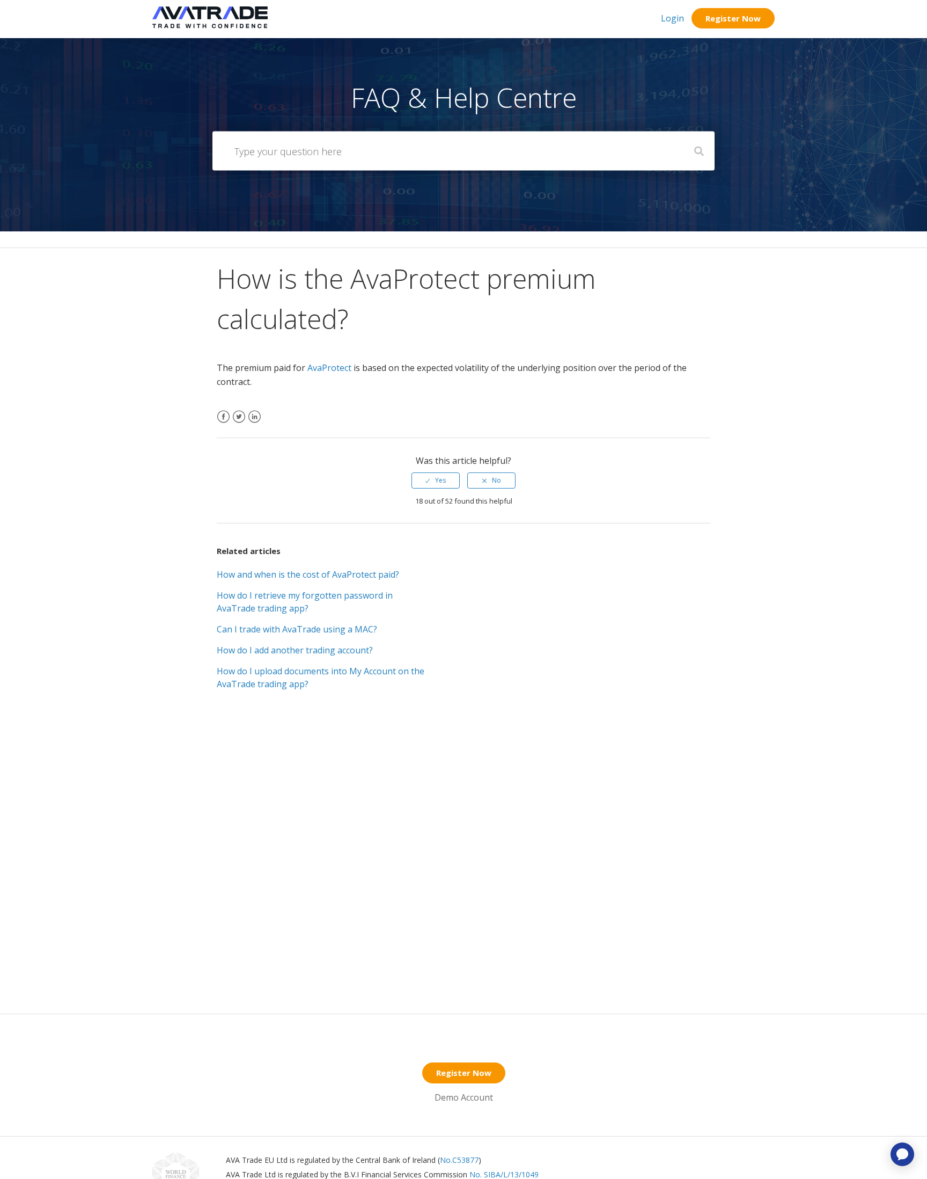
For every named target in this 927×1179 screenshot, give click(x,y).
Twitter (239, 423)
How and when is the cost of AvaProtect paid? (308, 574)
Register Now (733, 18)
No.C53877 (459, 1160)
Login (672, 18)
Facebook (223, 423)
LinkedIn (254, 423)
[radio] (435, 480)
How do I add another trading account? (295, 650)
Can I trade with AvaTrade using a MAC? (297, 629)
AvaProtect (329, 368)
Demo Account (464, 1097)
